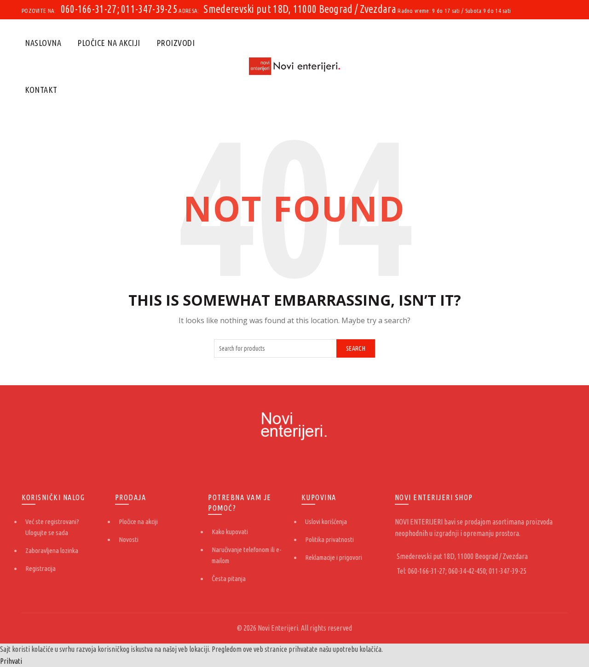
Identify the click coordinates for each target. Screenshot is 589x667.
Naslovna (43, 42)
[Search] (560, 66)
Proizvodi (175, 42)
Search (355, 348)
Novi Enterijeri (278, 628)
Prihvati (11, 661)
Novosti (129, 539)
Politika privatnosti (329, 539)
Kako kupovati (230, 532)
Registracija (40, 568)
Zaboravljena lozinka (51, 550)
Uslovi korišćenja (326, 521)
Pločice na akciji (108, 42)
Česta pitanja (229, 578)
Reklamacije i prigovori (333, 557)
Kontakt (41, 89)
